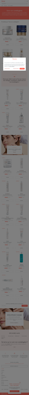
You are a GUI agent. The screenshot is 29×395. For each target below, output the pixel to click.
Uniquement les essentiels (16, 68)
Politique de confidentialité (11, 66)
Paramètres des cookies (7, 68)
